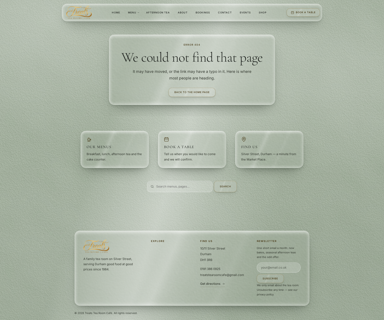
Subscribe (270, 278)
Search (225, 186)
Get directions (210, 284)
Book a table (306, 12)
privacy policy (265, 294)
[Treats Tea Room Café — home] (79, 12)
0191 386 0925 (210, 269)
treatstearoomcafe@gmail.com (222, 275)
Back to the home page (191, 92)
